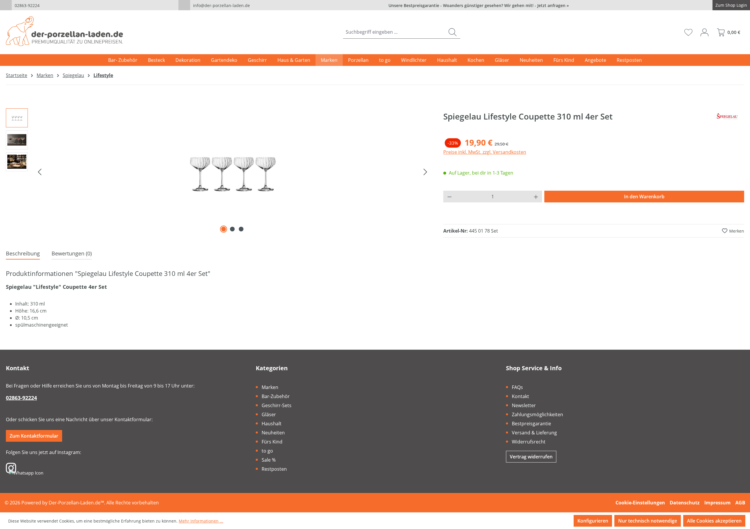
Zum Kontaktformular (34, 436)
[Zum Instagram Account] (11, 467)
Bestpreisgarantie (531, 423)
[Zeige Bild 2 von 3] (232, 229)
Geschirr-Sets (277, 405)
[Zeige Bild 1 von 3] (223, 229)
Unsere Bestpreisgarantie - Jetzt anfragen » (478, 5)
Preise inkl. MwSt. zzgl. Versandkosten (484, 152)
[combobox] (394, 32)
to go (267, 451)
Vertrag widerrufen (531, 456)
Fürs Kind (272, 441)
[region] (218, 171)
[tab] (23, 254)
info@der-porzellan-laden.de (221, 5)
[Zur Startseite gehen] (64, 31)
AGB (740, 502)
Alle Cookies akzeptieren (714, 521)
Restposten (274, 469)
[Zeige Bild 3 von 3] (241, 229)
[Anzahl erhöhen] (536, 196)
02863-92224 (27, 5)
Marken (270, 387)
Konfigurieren (592, 521)
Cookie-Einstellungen (640, 502)
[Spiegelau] (728, 118)
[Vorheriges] (39, 171)
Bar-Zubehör (276, 396)
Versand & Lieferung (534, 432)
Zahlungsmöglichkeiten (537, 414)
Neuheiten (273, 432)
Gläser (269, 414)
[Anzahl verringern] (449, 196)
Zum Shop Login (731, 5)
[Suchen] (452, 32)
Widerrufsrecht (529, 441)
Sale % (269, 460)
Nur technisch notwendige (647, 521)
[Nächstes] (425, 171)
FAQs (517, 387)
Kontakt (520, 396)
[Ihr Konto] (704, 32)
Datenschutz (685, 502)
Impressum (717, 502)
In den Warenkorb (644, 196)
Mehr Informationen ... (201, 521)
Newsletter (524, 405)
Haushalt (272, 423)
